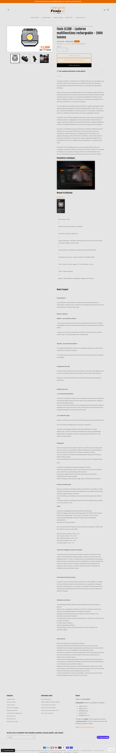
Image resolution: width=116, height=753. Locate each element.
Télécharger (60, 197)
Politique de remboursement (73, 750)
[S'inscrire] (33, 737)
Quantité (59, 46)
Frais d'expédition (68, 43)
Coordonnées (75, 752)
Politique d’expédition (44, 752)
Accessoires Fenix (11, 716)
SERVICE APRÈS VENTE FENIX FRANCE (50, 702)
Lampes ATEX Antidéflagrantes (14, 713)
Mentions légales (67, 752)
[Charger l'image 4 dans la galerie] (44, 58)
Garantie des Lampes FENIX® (48, 707)
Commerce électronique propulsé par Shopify (56, 750)
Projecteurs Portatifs (12, 710)
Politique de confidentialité (86, 750)
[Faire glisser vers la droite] (51, 58)
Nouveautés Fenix (11, 718)
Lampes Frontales (11, 702)
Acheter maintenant (74, 65)
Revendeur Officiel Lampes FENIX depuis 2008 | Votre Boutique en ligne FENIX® (31, 750)
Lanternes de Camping (12, 707)
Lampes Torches (11, 699)
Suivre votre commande (47, 713)
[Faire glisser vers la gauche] (8, 58)
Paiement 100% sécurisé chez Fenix (50, 710)
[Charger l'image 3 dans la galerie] (34, 58)
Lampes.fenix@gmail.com (87, 727)
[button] (8, 10)
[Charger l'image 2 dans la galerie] (24, 58)
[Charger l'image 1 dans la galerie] (15, 58)
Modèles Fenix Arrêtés (12, 721)
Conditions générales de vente (56, 752)
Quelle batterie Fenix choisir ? (48, 704)
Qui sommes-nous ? (46, 699)
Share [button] (59, 76)
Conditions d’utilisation (99, 750)
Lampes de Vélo (11, 704)
